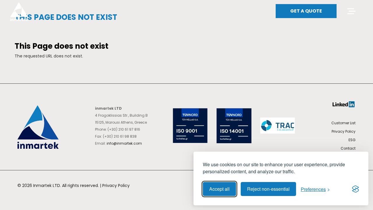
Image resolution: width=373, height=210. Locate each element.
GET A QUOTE (306, 11)
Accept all (219, 189)
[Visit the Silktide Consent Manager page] (355, 189)
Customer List (343, 122)
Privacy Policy (344, 131)
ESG (352, 139)
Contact (348, 148)
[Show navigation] (350, 11)
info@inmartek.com (124, 143)
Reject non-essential (268, 189)
